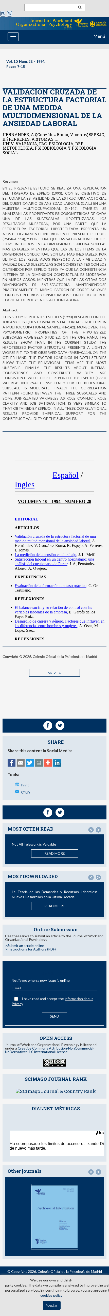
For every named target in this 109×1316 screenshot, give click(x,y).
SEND (25, 792)
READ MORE (54, 853)
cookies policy (51, 1295)
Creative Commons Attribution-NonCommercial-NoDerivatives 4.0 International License (50, 1050)
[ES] (3, 14)
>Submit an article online (24, 945)
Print (25, 785)
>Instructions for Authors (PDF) (30, 949)
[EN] (9, 14)
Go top (53, 672)
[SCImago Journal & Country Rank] (56, 1091)
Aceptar (52, 1305)
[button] (91, 830)
